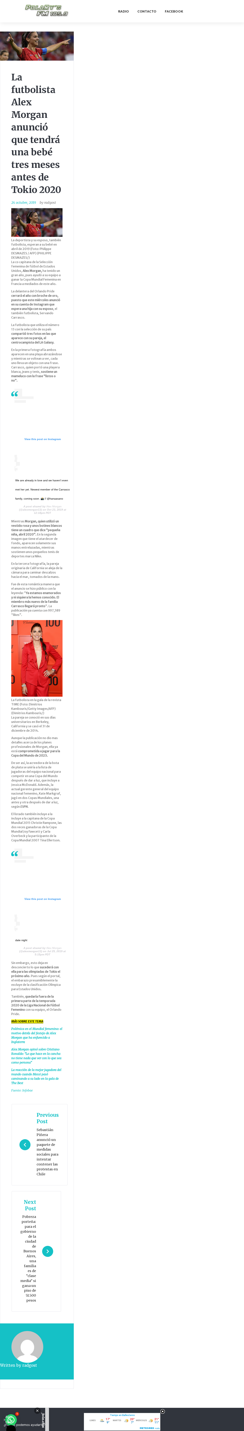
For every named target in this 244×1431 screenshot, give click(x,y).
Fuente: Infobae (22, 1090)
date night (21, 940)
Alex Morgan (54, 506)
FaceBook (174, 11)
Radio (123, 11)
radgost (50, 202)
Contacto (147, 11)
